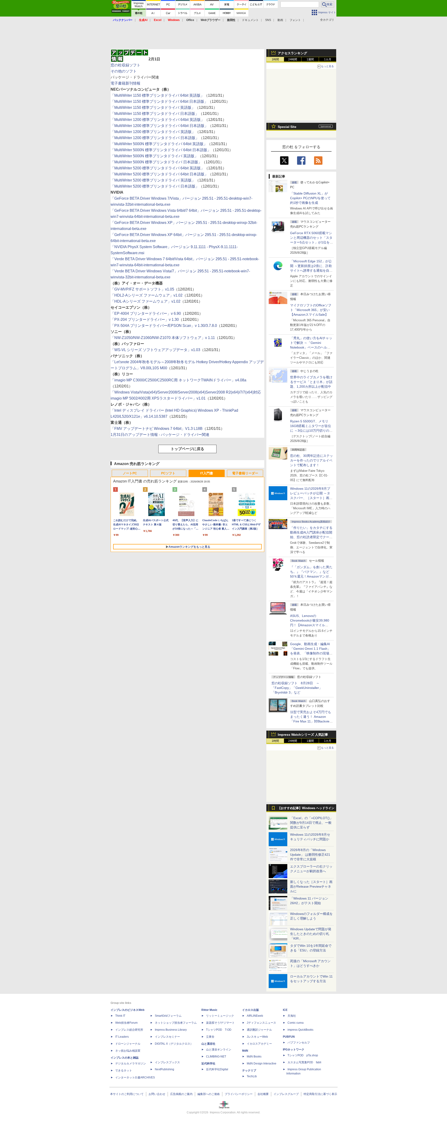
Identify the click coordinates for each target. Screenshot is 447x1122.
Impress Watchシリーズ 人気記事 (303, 734)
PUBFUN (289, 1036)
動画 (280, 20)
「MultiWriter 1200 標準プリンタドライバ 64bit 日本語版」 (159, 126)
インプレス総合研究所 (129, 1029)
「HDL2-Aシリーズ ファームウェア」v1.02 (147, 295)
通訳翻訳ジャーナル (259, 1029)
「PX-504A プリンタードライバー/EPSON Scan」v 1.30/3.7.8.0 (164, 326)
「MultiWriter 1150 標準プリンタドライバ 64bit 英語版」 (157, 95)
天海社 (292, 1015)
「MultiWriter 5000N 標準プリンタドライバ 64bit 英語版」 (159, 144)
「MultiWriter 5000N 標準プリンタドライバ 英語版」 (154, 156)
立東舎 (210, 1036)
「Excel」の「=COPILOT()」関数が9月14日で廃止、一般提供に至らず (311, 822)
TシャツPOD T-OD (218, 1029)
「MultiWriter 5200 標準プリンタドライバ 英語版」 (153, 180)
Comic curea (296, 1022)
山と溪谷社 (208, 1043)
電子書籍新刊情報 (125, 83)
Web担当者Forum (126, 1022)
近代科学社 (208, 1063)
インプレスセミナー (167, 1036)
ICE (285, 1010)
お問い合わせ (157, 1094)
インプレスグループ (286, 1094)
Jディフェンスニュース (261, 1022)
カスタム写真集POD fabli (304, 1062)
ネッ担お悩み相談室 (127, 1050)
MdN (245, 1050)
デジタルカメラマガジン (130, 1063)
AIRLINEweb (255, 1015)
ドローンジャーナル (127, 1043)
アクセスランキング (292, 53)
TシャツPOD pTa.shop (303, 1055)
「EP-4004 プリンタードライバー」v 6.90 (146, 313)
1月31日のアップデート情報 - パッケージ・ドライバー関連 (160, 435)
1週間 (310, 59)
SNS (268, 20)
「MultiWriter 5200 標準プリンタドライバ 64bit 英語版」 (157, 168)
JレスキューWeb (257, 1036)
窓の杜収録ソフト (125, 65)
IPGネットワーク (293, 1049)
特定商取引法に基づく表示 (320, 1094)
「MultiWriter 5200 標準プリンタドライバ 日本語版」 (155, 186)
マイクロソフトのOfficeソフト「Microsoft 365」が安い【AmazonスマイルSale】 (310, 309)
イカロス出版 (250, 1010)
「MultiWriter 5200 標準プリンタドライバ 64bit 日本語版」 (159, 174)
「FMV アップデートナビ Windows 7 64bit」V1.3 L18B (157, 429)
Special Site (287, 127)
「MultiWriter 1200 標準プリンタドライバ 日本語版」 (155, 138)
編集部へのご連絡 (208, 1094)
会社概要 (263, 1094)
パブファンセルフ (299, 1042)
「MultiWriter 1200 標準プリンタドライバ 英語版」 (153, 132)
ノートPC (130, 473)
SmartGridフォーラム (168, 1015)
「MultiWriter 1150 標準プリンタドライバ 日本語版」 (155, 114)
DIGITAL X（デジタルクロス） (174, 1043)
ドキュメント (250, 20)
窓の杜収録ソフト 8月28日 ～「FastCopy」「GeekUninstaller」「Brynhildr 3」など (296, 687)
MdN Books (254, 1056)
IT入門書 (206, 473)
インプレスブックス (167, 1062)
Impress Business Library (171, 1029)
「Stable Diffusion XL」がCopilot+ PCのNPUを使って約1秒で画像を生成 (310, 198)
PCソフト (168, 473)
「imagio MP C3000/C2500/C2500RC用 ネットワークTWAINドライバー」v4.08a (178, 380)
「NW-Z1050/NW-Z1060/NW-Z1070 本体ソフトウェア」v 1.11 (163, 338)
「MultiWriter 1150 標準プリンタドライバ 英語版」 (153, 107)
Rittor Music (209, 1010)
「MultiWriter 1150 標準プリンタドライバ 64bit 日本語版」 (159, 101)
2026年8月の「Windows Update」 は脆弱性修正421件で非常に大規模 (310, 854)
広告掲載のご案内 (181, 1094)
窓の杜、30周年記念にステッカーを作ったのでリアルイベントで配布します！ (311, 460)
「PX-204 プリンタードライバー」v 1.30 (145, 320)
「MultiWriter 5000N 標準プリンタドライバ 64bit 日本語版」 (161, 150)
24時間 (292, 59)
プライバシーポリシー (239, 1094)
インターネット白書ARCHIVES (135, 1077)
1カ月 (327, 59)
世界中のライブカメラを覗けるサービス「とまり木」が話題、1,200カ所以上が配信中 (311, 381)
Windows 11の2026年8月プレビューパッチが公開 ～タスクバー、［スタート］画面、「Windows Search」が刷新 (310, 498)
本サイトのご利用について (127, 1094)
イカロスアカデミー (259, 1043)
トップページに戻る (187, 449)
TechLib (252, 1076)
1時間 (275, 59)
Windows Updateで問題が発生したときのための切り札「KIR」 (310, 933)
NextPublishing (164, 1069)
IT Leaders (122, 1036)
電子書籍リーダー (245, 473)
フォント (295, 20)
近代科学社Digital (217, 1069)
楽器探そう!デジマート (220, 1022)
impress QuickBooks (300, 1029)
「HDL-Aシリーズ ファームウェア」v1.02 (145, 301)
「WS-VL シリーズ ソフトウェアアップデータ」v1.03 (155, 350)
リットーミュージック (220, 1015)
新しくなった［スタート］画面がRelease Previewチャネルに (311, 886)
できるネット (123, 1070)
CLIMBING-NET (216, 1056)
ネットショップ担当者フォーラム (176, 1022)
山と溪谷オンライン (218, 1049)
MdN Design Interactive (261, 1063)
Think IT (120, 1015)
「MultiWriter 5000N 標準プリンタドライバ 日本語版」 (156, 162)
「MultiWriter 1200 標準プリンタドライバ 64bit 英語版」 (157, 120)
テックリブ (249, 1070)
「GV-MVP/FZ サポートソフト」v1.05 (142, 289)
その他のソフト (124, 71)
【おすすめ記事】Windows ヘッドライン (306, 808)
